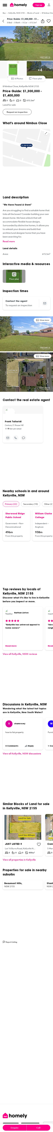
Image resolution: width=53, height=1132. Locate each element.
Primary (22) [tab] (11, 504)
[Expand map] (46, 133)
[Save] (48, 21)
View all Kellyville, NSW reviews (20, 653)
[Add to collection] (39, 844)
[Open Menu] (5, 5)
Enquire (14, 1127)
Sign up (38, 5)
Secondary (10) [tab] (30, 504)
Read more (9, 241)
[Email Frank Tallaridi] (8, 438)
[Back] (3, 21)
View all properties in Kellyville (19, 859)
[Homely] (26, 1115)
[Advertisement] (26, 181)
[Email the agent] (45, 303)
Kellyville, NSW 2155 (16, 13)
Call (38, 1127)
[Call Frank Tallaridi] (15, 438)
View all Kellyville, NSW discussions (22, 753)
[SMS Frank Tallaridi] (23, 438)
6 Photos (19, 78)
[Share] (42, 21)
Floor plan (37, 78)
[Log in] (49, 5)
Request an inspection (17, 112)
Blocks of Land (33, 13)
